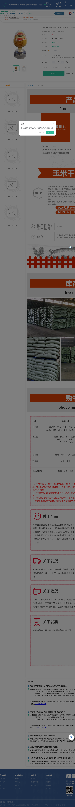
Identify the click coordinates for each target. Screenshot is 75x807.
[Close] (53, 124)
